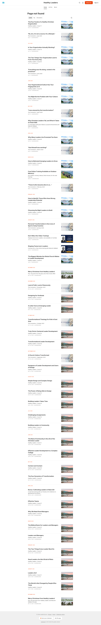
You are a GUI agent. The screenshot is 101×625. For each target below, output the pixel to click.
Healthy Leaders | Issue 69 (35, 61)
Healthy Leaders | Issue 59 (35, 333)
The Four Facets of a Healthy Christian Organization (41, 23)
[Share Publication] (82, 2)
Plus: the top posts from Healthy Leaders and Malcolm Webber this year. (42, 601)
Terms (53, 614)
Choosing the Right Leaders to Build (40, 210)
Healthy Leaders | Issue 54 (35, 403)
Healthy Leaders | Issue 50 (35, 454)
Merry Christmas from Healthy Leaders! (41, 271)
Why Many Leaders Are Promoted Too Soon (43, 137)
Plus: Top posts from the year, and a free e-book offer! (41, 273)
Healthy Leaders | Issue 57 (35, 369)
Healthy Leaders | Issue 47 (35, 503)
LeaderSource (35, 27)
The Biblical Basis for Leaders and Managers (43, 525)
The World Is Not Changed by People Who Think (42, 584)
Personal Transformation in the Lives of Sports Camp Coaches (41, 225)
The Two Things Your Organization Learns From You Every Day (42, 58)
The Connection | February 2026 (36, 187)
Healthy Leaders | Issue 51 (35, 443)
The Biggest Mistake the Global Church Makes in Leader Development (43, 257)
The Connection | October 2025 (36, 323)
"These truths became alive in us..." (40, 185)
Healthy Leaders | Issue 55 (35, 393)
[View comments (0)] (39, 39)
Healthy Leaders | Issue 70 (35, 49)
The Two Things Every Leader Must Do (41, 549)
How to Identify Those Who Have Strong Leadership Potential (41, 199)
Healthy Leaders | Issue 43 (35, 551)
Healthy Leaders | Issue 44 (35, 537)
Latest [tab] (30, 17)
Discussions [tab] (39, 17)
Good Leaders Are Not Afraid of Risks (40, 559)
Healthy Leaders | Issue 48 (35, 478)
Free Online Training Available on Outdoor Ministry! (42, 172)
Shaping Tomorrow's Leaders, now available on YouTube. (42, 238)
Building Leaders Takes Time (38, 401)
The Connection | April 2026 (35, 112)
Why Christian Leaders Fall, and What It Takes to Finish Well (43, 121)
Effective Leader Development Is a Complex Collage (42, 451)
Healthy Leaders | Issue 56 (35, 382)
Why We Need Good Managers (38, 511)
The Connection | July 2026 (35, 36)
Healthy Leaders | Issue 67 (35, 98)
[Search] (79, 2)
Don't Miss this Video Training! (38, 236)
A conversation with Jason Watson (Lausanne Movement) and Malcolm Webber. (43, 125)
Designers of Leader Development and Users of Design (43, 366)
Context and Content (35, 466)
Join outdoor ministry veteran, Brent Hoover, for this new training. (42, 176)
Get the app (58, 618)
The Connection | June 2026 (35, 73)
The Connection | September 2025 (37, 357)
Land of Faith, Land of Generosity (39, 285)
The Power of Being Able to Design (39, 391)
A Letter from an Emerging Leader (39, 306)
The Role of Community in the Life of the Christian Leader (41, 440)
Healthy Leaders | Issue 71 (35, 26)
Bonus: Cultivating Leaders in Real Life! (41, 490)
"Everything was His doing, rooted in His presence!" (41, 70)
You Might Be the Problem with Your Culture (43, 97)
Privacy (50, 614)
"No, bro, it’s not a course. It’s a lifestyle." (41, 34)
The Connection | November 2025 (36, 287)
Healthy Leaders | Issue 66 (35, 139)
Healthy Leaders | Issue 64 (35, 202)
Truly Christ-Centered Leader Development (43, 331)
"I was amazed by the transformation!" (41, 110)
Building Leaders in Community (38, 425)
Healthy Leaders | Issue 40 (35, 587)
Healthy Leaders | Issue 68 (35, 88)
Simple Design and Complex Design (40, 381)
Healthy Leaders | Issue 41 (35, 575)
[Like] (29, 361)
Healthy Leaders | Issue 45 (35, 527)
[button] (45, 7)
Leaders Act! (32, 573)
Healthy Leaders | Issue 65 (35, 163)
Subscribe (89, 2)
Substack (43, 622)
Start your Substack (47, 618)
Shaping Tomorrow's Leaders (38, 246)
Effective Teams (33, 501)
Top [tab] (34, 17)
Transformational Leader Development (41, 341)
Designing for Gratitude (36, 295)
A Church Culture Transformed (38, 355)
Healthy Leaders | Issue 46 (35, 513)
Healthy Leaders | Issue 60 (35, 308)
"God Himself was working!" (37, 147)
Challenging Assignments (37, 415)
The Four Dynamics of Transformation (41, 476)
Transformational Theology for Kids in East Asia (42, 320)
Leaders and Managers (36, 535)
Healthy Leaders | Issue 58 (35, 343)
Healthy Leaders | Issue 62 (35, 260)
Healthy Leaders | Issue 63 (35, 212)
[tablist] (35, 17)
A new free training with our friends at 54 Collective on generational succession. (42, 492)
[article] (50, 25)
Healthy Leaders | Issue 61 (35, 297)
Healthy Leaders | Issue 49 (35, 468)
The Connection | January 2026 (36, 228)
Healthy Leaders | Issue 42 (35, 561)
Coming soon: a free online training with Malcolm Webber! (43, 248)
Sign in (96, 2)
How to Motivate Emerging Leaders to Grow (43, 161)
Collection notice (60, 614)
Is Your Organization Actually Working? (41, 47)
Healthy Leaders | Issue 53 (35, 417)
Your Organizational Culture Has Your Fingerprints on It (41, 86)
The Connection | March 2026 (35, 149)
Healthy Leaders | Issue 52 (35, 427)
